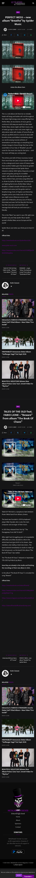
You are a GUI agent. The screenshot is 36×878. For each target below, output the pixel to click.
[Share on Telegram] (24, 35)
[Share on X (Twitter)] (18, 35)
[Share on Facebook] (11, 35)
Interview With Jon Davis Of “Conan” (9, 659)
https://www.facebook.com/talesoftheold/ (15, 585)
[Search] (33, 3)
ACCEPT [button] (19, 875)
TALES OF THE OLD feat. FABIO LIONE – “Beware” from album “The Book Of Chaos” (10, 271)
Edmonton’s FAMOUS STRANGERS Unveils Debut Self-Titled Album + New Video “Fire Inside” (18, 322)
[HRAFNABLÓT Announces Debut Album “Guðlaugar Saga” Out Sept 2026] (18, 340)
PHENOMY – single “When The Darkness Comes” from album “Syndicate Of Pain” (25, 271)
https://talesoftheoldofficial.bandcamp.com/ (16, 605)
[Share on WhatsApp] (31, 35)
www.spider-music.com (9, 245)
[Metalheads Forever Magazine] (18, 3)
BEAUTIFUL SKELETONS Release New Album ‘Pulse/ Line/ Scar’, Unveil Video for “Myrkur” (17, 384)
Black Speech (18, 865)
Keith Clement (12, 29)
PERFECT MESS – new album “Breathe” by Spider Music (25, 660)
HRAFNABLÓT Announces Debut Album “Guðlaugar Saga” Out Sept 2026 (16, 353)
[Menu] (3, 3)
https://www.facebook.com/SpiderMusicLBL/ (16, 240)
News (18, 12)
